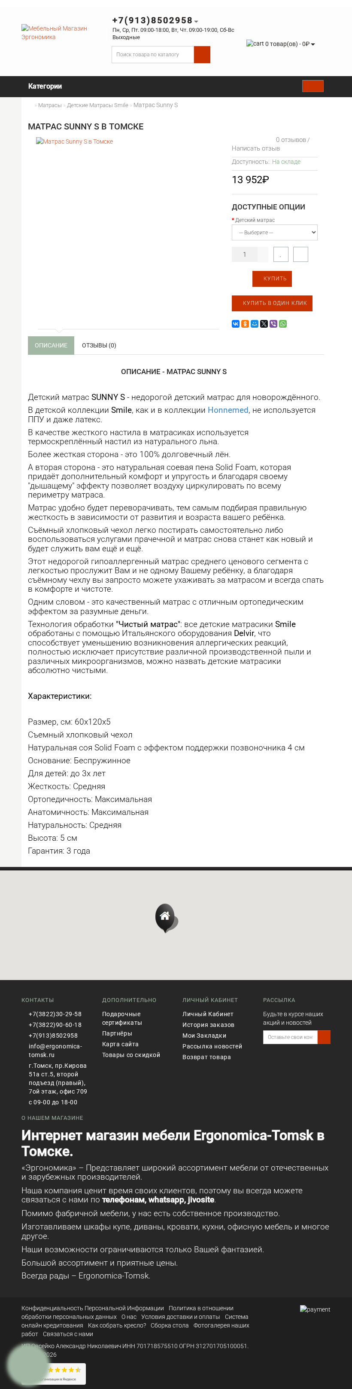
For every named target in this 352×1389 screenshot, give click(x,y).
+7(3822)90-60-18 (55, 1024)
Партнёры (117, 1033)
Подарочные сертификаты (122, 1018)
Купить (274, 279)
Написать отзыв (256, 148)
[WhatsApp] (283, 324)
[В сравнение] (300, 254)
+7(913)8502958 (53, 1035)
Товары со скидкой (131, 1054)
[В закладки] (280, 254)
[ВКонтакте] (236, 324)
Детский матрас (255, 220)
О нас (129, 1316)
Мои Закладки (204, 1035)
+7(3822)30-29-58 (55, 1014)
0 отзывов (289, 140)
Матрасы (50, 105)
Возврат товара (206, 1057)
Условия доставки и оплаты (180, 1316)
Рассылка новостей (212, 1046)
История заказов (208, 1024)
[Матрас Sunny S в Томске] (126, 227)
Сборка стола (170, 1325)
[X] (264, 324)
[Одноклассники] (245, 324)
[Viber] (273, 324)
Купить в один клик (274, 303)
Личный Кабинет (208, 1014)
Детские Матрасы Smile (97, 105)
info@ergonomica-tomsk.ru (55, 1050)
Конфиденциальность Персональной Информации (92, 1308)
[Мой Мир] (254, 324)
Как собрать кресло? (117, 1325)
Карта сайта (121, 1044)
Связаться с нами (68, 1334)
